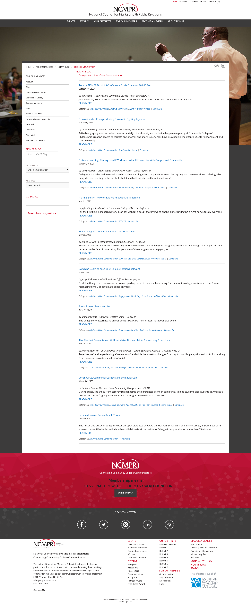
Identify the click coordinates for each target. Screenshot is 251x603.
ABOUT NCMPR (175, 21)
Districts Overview (167, 544)
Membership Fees (199, 554)
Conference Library (34, 97)
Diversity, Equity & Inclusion (204, 547)
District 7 (163, 567)
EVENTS (71, 21)
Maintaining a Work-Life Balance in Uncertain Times (107, 231)
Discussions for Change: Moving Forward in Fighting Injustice (112, 119)
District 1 (163, 547)
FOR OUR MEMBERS (126, 21)
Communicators (135, 574)
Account (29, 81)
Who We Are (196, 544)
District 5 (163, 560)
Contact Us (39, 590)
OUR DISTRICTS (102, 21)
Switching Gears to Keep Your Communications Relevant (109, 269)
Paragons (132, 564)
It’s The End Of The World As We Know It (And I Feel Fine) (109, 197)
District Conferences (119, 108)
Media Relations (117, 405)
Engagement (124, 296)
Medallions (133, 567)
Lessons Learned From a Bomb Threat (100, 415)
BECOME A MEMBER (152, 21)
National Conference (137, 547)
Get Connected (166, 574)
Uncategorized (143, 108)
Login (162, 584)
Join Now (195, 557)
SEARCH (212, 1)
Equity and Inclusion (128, 150)
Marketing (135, 296)
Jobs (28, 108)
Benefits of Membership (202, 551)
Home (29, 67)
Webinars (132, 554)
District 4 (163, 557)
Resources (30, 129)
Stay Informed (166, 577)
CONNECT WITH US (188, 1)
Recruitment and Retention (153, 296)
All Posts (93, 150)
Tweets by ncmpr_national (42, 213)
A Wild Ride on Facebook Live (94, 306)
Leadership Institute (137, 557)
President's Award (136, 584)
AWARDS (84, 21)
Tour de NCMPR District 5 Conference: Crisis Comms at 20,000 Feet (115, 85)
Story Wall (30, 135)
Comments (157, 108)
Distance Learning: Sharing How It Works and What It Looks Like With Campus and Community (130, 160)
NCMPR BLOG (198, 564)
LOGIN (174, 1)
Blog (28, 87)
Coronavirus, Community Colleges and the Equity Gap (108, 377)
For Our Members (44, 67)
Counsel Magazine (34, 103)
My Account (165, 580)
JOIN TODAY (125, 492)
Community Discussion (36, 92)
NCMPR (132, 108)
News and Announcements (38, 119)
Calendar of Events (137, 544)
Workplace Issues (158, 258)
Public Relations (126, 187)
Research (30, 124)
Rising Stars (133, 577)
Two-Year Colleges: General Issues (150, 187)
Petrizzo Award (135, 580)
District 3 (163, 554)
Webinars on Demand (35, 140)
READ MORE (85, 103)
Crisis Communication (99, 108)
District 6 (163, 563)
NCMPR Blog (64, 67)
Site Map (122, 602)
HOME (203, 1)
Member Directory (34, 113)
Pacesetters (133, 570)
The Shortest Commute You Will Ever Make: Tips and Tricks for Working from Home (124, 340)
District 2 (163, 551)
